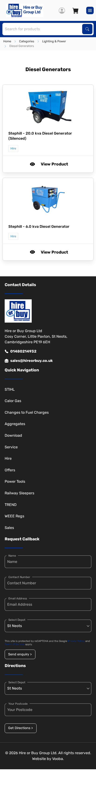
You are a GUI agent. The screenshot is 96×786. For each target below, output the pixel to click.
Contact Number (19, 577)
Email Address (17, 598)
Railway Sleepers (19, 493)
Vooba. (58, 758)
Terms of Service (14, 644)
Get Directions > (20, 728)
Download (13, 435)
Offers (10, 470)
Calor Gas (13, 401)
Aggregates (15, 424)
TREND (11, 504)
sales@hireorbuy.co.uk (31, 360)
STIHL (10, 389)
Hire (8, 458)
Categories (26, 41)
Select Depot (16, 619)
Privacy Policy (76, 641)
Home (7, 41)
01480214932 (23, 351)
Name (12, 555)
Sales (9, 527)
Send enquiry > (20, 654)
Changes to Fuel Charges (27, 412)
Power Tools (15, 481)
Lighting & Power (54, 41)
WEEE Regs (14, 516)
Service (11, 447)
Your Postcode (18, 703)
